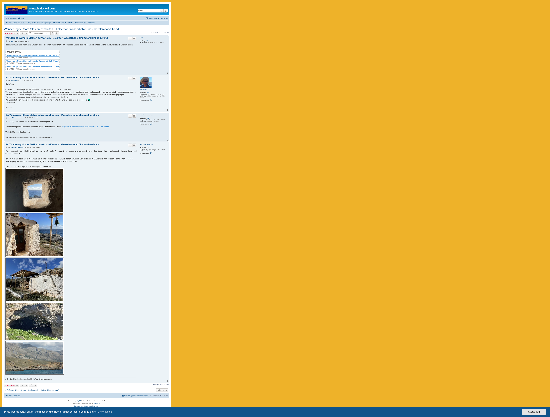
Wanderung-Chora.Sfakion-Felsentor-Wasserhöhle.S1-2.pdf (32, 67)
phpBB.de (96, 403)
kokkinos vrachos (146, 115)
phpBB (79, 401)
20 (147, 41)
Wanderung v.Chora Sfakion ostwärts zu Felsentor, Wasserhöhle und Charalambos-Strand (61, 29)
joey (141, 37)
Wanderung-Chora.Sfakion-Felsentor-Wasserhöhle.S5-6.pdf (32, 55)
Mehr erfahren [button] (105, 412)
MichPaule (143, 89)
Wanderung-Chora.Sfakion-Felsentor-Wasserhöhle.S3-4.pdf (32, 61)
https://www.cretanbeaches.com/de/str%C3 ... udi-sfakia (85, 127)
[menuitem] (21, 18)
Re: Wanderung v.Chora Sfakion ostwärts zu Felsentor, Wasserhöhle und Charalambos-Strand (52, 77)
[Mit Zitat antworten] (134, 38)
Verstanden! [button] (534, 412)
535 (148, 118)
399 (148, 92)
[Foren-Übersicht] (17, 9)
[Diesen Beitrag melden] (130, 38)
